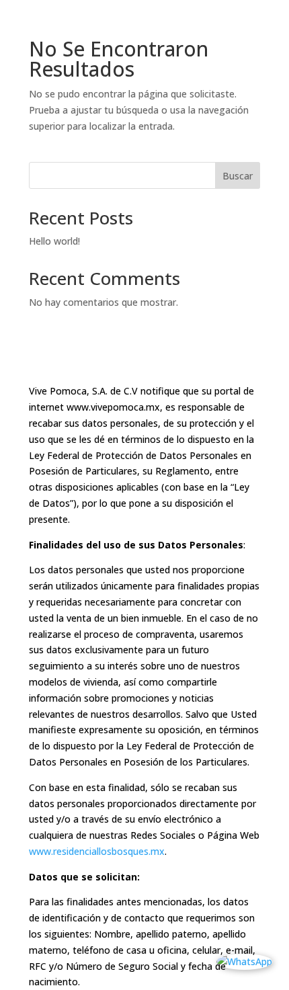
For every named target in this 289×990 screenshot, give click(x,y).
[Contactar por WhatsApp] (244, 962)
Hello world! (54, 241)
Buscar (237, 175)
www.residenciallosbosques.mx (97, 851)
